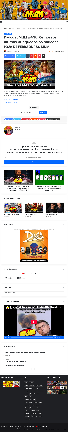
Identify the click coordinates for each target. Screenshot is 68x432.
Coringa (36, 388)
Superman (34, 413)
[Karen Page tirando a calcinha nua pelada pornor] (56, 392)
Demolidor (34, 391)
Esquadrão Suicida (34, 393)
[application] (34, 322)
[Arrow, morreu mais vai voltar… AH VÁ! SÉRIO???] (63, 392)
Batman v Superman (29, 385)
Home (23, 429)
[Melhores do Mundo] (34, 10)
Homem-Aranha (28, 402)
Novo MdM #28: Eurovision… (12, 214)
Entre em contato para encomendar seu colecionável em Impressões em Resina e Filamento (34, 229)
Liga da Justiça (35, 405)
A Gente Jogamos (35, 429)
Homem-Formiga (38, 402)
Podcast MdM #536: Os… (32, 214)
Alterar (17, 127)
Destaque (34, 107)
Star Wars (27, 413)
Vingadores (27, 416)
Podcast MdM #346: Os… (53, 214)
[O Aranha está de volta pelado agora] (50, 392)
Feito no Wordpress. (42, 426)
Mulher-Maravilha (34, 407)
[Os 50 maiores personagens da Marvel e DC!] (50, 383)
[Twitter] (18, 130)
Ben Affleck (39, 385)
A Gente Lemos (46, 429)
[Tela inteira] (62, 337)
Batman (31, 382)
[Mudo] (59, 337)
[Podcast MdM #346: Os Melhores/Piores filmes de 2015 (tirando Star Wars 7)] (55, 208)
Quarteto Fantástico (34, 410)
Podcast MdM (12, 28)
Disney (26, 393)
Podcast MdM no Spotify (11, 102)
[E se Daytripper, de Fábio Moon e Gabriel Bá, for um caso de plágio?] (63, 387)
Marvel (26, 407)
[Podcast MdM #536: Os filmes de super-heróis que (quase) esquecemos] (34, 208)
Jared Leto (27, 405)
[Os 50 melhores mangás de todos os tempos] (56, 387)
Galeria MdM (63, 429)
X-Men (40, 416)
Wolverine (34, 416)
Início (6, 28)
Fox (30, 396)
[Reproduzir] (6, 337)
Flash (26, 396)
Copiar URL (43, 112)
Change (9, 51)
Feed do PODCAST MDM (11, 100)
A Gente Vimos (55, 429)
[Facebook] (16, 130)
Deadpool (27, 391)
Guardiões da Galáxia (30, 399)
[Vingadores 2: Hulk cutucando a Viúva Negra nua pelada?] (50, 387)
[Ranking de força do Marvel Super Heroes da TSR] (56, 383)
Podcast (28, 429)
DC (41, 388)
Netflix (26, 410)
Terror (40, 413)
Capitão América (29, 388)
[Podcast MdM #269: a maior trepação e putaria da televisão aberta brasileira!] (63, 383)
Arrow (26, 382)
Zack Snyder (28, 419)
